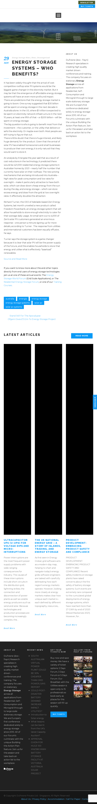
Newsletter (86, 3)
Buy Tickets (87, 6)
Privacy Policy (39, 799)
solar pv (38, 303)
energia (23, 299)
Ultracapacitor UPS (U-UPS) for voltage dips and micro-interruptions (16, 546)
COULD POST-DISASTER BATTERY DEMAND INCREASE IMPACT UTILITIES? (38, 700)
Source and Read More (15, 259)
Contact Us (87, 799)
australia (10, 299)
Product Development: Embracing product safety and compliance (78, 546)
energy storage (39, 299)
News (33, 58)
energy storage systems (18, 303)
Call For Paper (73, 799)
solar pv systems (14, 307)
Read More (82, 336)
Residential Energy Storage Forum (21, 282)
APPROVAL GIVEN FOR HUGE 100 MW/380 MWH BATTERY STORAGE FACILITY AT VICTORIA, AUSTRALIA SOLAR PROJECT (38, 756)
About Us (26, 799)
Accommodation (56, 799)
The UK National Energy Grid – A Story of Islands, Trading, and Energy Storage (48, 546)
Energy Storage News (21, 58)
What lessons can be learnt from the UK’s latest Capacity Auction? (38, 728)
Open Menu (58, 15)
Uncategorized (43, 58)
